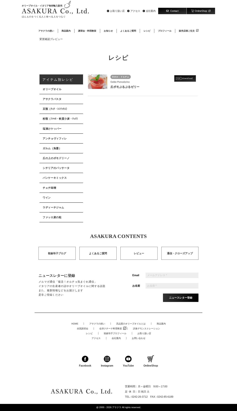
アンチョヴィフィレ (55, 138)
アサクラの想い (46, 30)
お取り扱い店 (117, 11)
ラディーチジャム (53, 207)
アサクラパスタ (52, 99)
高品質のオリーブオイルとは (131, 324)
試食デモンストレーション (146, 328)
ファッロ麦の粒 (52, 217)
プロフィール (165, 30)
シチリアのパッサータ (56, 168)
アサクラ (116, 407)
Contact (174, 11)
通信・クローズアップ (180, 253)
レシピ (147, 30)
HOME (74, 324)
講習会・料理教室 (87, 30)
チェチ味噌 (49, 187)
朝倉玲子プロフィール (115, 333)
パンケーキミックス (55, 177)
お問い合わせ (138, 338)
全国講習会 (82, 328)
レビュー (139, 253)
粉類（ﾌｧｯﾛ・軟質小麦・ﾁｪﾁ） (61, 118)
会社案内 (151, 11)
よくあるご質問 (128, 30)
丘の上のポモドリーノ (56, 158)
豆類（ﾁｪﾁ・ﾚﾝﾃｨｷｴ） (56, 108)
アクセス (135, 11)
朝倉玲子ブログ (57, 253)
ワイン (47, 197)
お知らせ (108, 30)
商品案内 (66, 30)
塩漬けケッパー (52, 128)
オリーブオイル (52, 89)
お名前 (136, 286)
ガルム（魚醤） (52, 148)
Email (135, 275)
